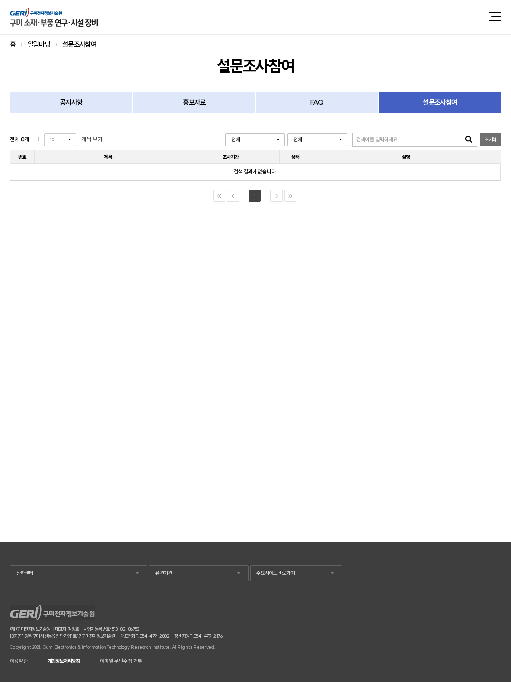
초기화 (490, 139)
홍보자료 (194, 102)
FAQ (316, 102)
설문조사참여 (440, 102)
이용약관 (19, 661)
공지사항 (71, 102)
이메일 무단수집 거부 (121, 661)
